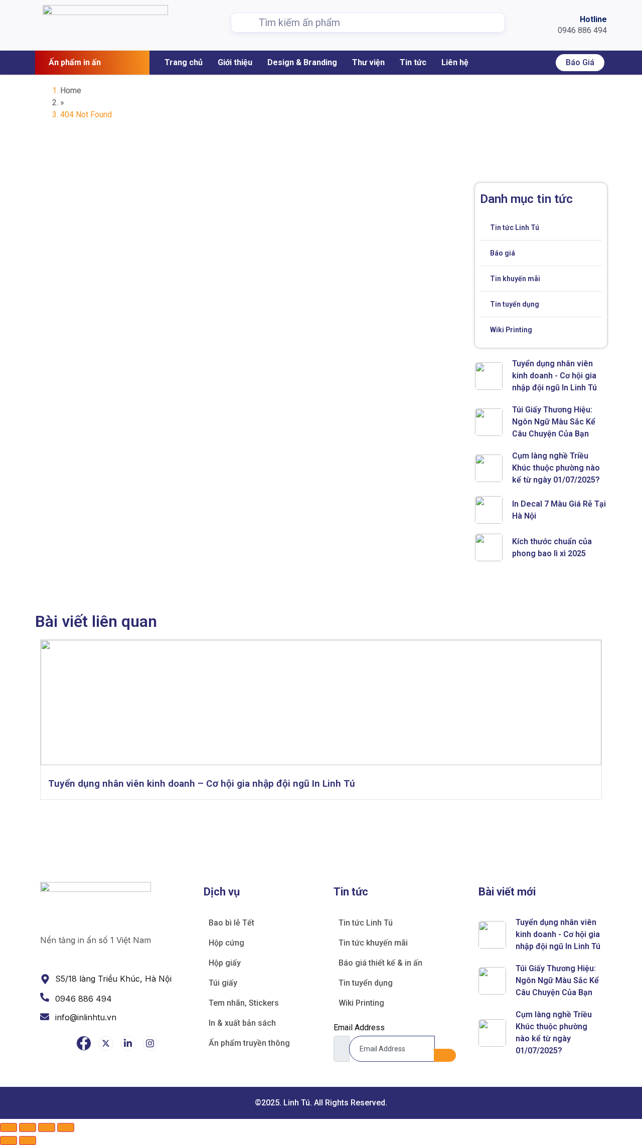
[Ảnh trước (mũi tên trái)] (8, 1140)
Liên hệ (454, 62)
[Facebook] (83, 1043)
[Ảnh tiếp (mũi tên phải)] (27, 1140)
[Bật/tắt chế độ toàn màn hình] (27, 1127)
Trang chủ (184, 62)
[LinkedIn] (127, 1043)
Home (70, 90)
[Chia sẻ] (46, 1127)
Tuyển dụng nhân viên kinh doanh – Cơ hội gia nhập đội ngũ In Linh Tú (201, 783)
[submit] (445, 1055)
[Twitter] (105, 1043)
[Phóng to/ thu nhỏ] (8, 1127)
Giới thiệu (235, 62)
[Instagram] (149, 1043)
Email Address (359, 1028)
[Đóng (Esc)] (65, 1127)
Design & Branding (302, 62)
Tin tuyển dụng (514, 304)
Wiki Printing (511, 330)
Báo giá (580, 62)
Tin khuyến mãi (515, 279)
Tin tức (413, 62)
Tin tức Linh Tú (514, 227)
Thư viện (368, 62)
